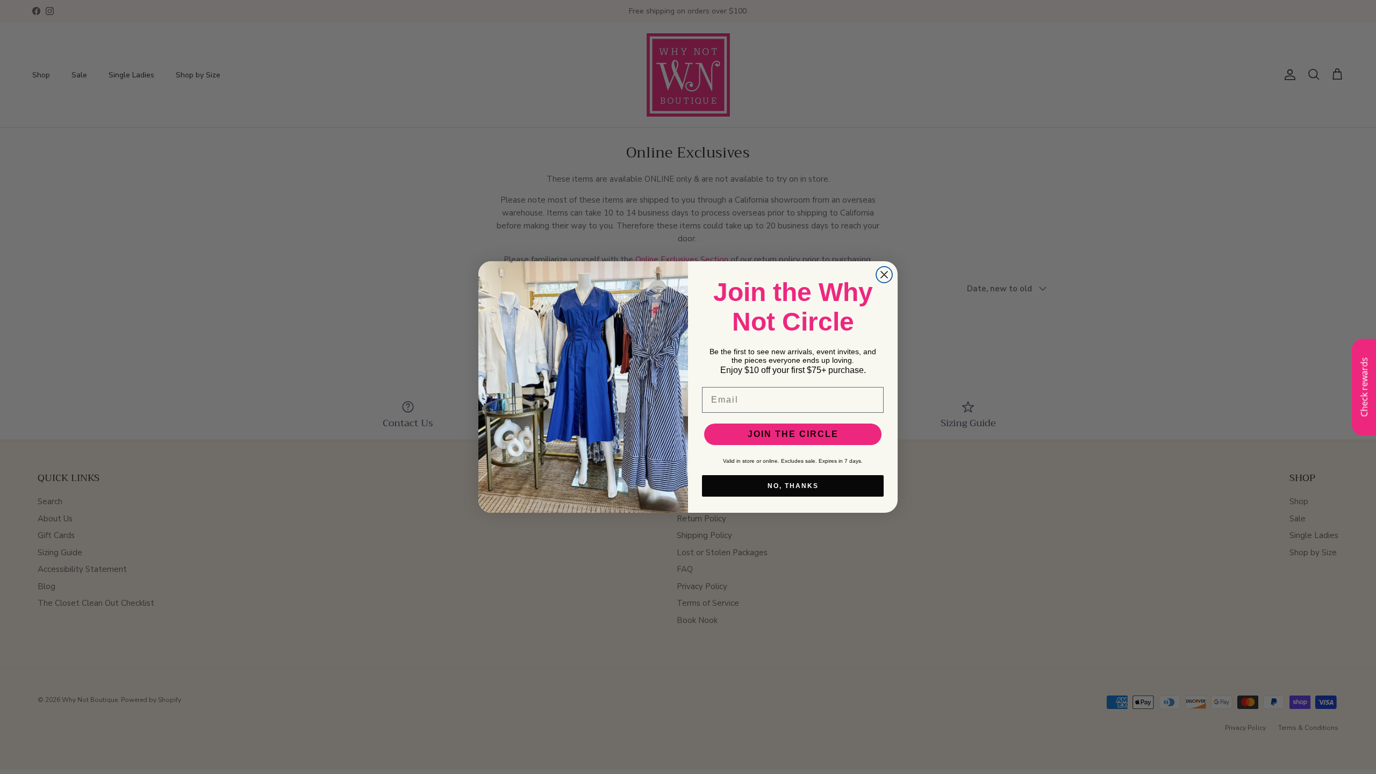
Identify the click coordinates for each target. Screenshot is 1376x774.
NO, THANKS (793, 486)
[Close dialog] (884, 275)
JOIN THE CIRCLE (793, 434)
